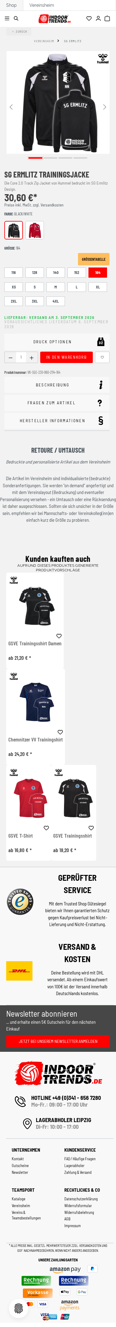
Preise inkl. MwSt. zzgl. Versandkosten (33, 204)
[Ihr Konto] (99, 19)
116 (13, 272)
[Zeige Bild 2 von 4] (51, 158)
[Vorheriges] (11, 106)
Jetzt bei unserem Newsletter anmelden (58, 1041)
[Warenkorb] (108, 19)
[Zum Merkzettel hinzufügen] (102, 357)
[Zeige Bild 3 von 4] (65, 158)
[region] (58, 106)
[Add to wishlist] (59, 635)
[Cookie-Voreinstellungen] (18, 1308)
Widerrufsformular (78, 1205)
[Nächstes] (105, 106)
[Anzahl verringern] (10, 357)
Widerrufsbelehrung (79, 1212)
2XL (14, 301)
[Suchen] (17, 19)
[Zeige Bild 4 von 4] (81, 158)
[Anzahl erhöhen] (32, 357)
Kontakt (18, 1159)
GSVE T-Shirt (20, 836)
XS (14, 287)
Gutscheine (20, 1165)
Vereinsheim (41, 5)
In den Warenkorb (66, 357)
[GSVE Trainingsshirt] (73, 798)
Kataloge (18, 1199)
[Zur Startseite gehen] (54, 17)
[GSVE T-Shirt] (28, 798)
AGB (67, 1219)
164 (98, 272)
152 (76, 272)
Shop (11, 5)
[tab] (57, 385)
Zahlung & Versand (78, 1172)
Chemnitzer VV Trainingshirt (35, 740)
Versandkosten (90, 1245)
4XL (56, 301)
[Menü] (7, 19)
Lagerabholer (74, 1165)
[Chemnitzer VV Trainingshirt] (35, 702)
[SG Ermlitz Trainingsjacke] (58, 102)
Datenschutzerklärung (81, 1199)
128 (34, 272)
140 (55, 272)
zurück (22, 31)
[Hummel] (102, 58)
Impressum (72, 1225)
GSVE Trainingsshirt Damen (35, 643)
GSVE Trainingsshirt (72, 836)
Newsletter (20, 1172)
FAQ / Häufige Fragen (80, 1159)
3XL (35, 301)
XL (98, 287)
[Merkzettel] (89, 19)
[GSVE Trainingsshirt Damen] (35, 606)
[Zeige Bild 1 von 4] (35, 158)
